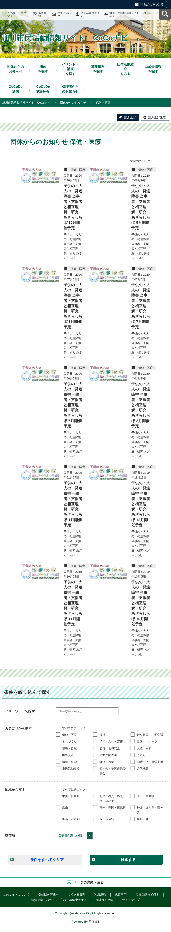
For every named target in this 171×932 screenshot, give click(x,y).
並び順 (10, 835)
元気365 (93, 921)
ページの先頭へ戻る (89, 882)
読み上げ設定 (157, 117)
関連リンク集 (104, 900)
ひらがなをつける (152, 4)
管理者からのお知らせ (70, 89)
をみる (125, 69)
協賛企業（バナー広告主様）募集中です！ (59, 900)
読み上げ (130, 117)
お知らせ (15, 69)
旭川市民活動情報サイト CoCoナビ (26, 102)
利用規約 (100, 894)
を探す (43, 69)
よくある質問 (76, 894)
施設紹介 (43, 89)
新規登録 (42, 14)
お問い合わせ (64, 14)
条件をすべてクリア (47, 860)
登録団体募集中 (48, 894)
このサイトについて (16, 14)
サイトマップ (131, 900)
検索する (128, 860)
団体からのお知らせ (73, 102)
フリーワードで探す (20, 711)
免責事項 (121, 894)
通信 (15, 89)
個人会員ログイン (90, 14)
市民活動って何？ (147, 894)
